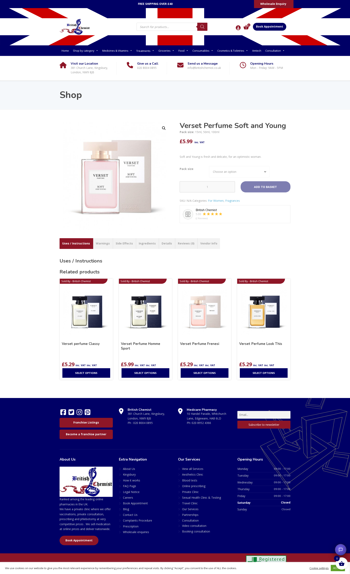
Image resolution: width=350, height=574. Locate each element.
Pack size (186, 169)
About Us (129, 469)
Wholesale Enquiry (273, 4)
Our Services (190, 509)
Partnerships (190, 515)
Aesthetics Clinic (192, 474)
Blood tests (189, 480)
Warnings (103, 243)
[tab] (76, 243)
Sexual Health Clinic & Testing (201, 497)
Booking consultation (196, 531)
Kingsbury (129, 474)
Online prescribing (193, 486)
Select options (86, 373)
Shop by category (83, 50)
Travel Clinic (190, 503)
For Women (216, 201)
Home (65, 50)
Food (181, 50)
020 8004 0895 (143, 423)
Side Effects (124, 243)
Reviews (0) (186, 243)
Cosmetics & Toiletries (230, 50)
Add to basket (265, 187)
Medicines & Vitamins (115, 50)
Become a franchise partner (86, 434)
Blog (126, 509)
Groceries (164, 50)
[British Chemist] (75, 26)
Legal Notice (131, 492)
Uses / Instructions (76, 243)
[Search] (202, 27)
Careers (128, 497)
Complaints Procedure (137, 520)
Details (167, 243)
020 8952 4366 (201, 423)
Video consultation (194, 526)
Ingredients (147, 243)
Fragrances (232, 201)
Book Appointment (269, 26)
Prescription (131, 526)
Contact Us (130, 515)
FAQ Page (129, 486)
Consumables (200, 50)
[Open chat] (341, 550)
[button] (164, 128)
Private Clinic (190, 492)
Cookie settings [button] (319, 568)
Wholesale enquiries (136, 532)
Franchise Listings (86, 422)
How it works (131, 480)
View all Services (192, 469)
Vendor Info (208, 243)
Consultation (273, 50)
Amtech (256, 50)
